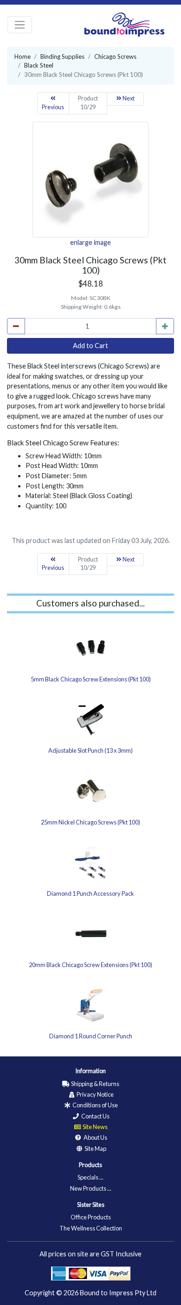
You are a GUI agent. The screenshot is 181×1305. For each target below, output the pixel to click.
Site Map (95, 1148)
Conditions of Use (94, 1105)
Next (128, 98)
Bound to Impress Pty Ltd (118, 1293)
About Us (95, 1137)
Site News (95, 1126)
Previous (53, 107)
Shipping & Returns (94, 1083)
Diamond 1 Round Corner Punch (90, 1036)
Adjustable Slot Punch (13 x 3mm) (90, 750)
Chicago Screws (115, 56)
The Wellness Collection (90, 1228)
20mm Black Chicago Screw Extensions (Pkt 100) (90, 964)
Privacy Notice (95, 1094)
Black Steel (38, 65)
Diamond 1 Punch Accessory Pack (90, 893)
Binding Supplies (62, 56)
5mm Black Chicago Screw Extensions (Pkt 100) (91, 679)
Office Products (91, 1217)
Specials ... (90, 1177)
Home (22, 56)
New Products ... (90, 1188)
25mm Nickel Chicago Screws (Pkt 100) (90, 822)
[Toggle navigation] (19, 24)
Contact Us (95, 1116)
